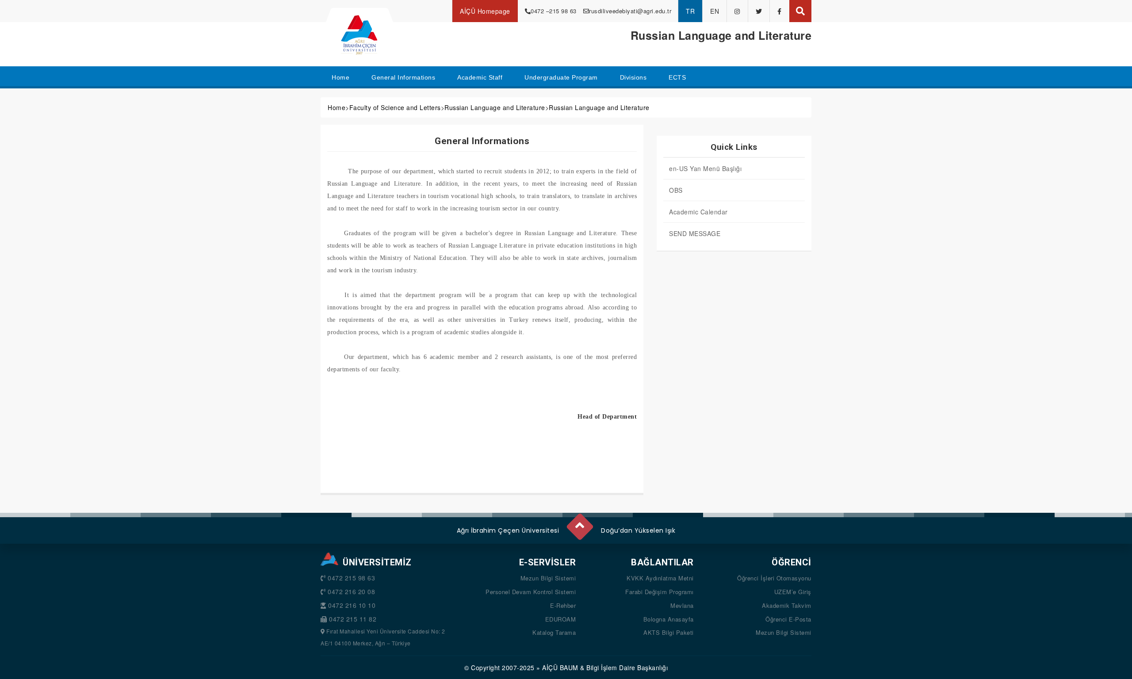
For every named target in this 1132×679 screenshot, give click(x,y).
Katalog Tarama (554, 632)
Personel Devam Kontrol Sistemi (531, 591)
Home (336, 107)
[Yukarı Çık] (579, 523)
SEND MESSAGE (694, 233)
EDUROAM (560, 619)
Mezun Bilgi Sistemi (548, 578)
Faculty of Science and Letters (395, 107)
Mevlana (682, 605)
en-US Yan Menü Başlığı (705, 168)
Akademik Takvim (786, 605)
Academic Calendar (698, 211)
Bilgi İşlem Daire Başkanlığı (627, 667)
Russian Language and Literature (494, 107)
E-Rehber (563, 605)
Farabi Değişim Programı (659, 591)
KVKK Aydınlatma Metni (660, 578)
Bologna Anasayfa (668, 619)
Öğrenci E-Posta (788, 619)
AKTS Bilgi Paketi (668, 632)
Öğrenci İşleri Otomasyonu (774, 578)
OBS (676, 190)
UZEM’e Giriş (792, 591)
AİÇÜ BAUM (560, 667)
